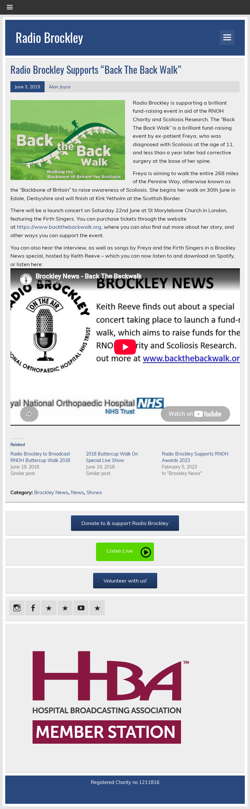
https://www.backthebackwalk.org (59, 227)
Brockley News (51, 492)
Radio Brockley (49, 37)
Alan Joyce (59, 86)
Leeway (155, 796)
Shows (94, 492)
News (77, 492)
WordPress (124, 796)
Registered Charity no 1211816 (125, 782)
